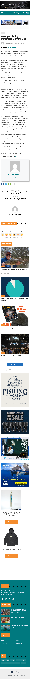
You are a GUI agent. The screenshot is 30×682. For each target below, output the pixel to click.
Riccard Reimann (9, 43)
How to (17, 640)
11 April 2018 (17, 43)
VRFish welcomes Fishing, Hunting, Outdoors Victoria (18, 609)
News (3, 33)
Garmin (23, 660)
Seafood (17, 662)
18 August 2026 (5, 273)
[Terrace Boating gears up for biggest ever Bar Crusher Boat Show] (5, 628)
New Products (4, 647)
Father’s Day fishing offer (8, 328)
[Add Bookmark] (27, 184)
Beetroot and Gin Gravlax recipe (18, 618)
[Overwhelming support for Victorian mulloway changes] (15, 287)
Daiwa (7, 660)
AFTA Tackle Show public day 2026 (11, 356)
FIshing (18, 660)
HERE (17, 157)
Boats (3, 660)
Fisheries (13, 660)
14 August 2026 (5, 302)
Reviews (18, 650)
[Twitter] (6, 599)
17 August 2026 (15, 621)
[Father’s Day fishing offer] (15, 316)
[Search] (23, 13)
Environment (19, 643)
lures (7, 662)
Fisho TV (3, 650)
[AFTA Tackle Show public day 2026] (15, 344)
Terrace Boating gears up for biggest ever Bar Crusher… (19, 626)
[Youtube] (9, 599)
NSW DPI (12, 662)
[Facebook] (2, 599)
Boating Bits (4, 643)
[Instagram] (13, 599)
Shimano (23, 662)
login (6, 370)
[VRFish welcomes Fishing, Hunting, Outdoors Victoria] (15, 257)
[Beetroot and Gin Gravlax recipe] (5, 620)
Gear (3, 325)
